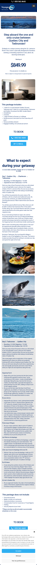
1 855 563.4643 (19, 1)
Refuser (18, 556)
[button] (34, 532)
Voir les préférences (18, 561)
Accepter (18, 551)
